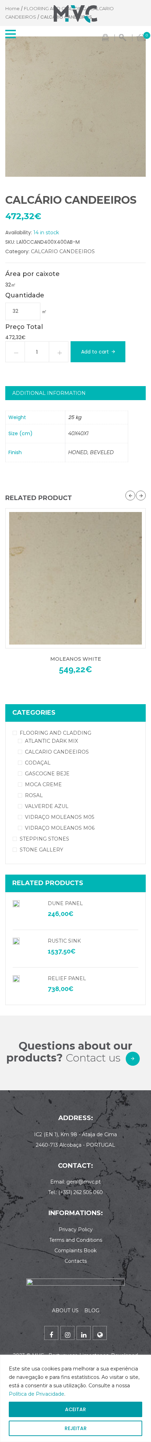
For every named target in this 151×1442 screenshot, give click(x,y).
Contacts (76, 1261)
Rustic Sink (64, 941)
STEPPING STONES (44, 839)
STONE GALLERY (41, 850)
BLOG (91, 1310)
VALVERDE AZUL (46, 806)
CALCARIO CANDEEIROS (63, 251)
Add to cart (95, 351)
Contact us (93, 1057)
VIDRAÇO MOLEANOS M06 (59, 828)
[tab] (75, 393)
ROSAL (34, 795)
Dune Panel (65, 903)
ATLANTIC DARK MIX (51, 741)
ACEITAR (75, 1409)
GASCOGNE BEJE (47, 773)
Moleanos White (75, 659)
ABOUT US (65, 1310)
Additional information (49, 393)
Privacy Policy (76, 1229)
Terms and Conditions (75, 1240)
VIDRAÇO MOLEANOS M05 (59, 817)
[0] (141, 37)
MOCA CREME (43, 784)
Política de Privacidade (36, 1394)
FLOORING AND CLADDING (55, 733)
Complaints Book (75, 1250)
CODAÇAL (38, 763)
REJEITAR (76, 1428)
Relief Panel (67, 978)
